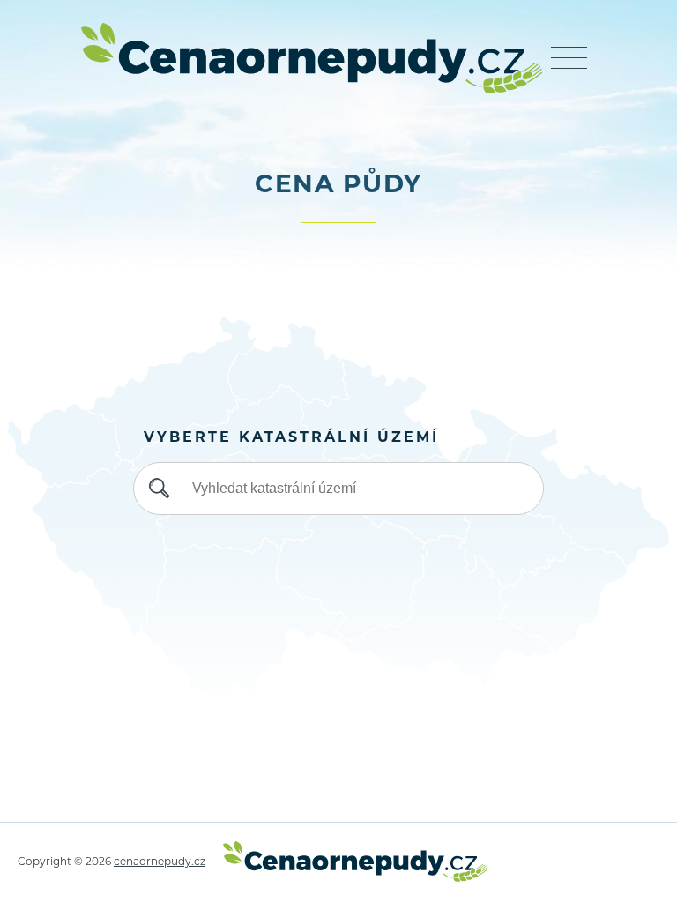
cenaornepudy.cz (159, 862)
